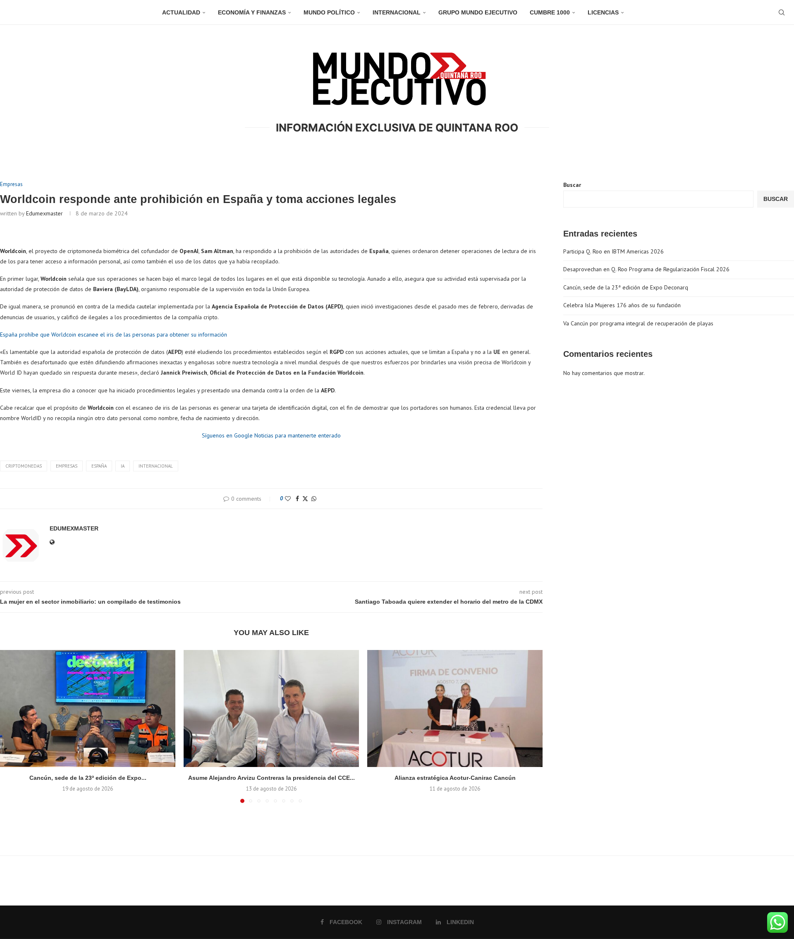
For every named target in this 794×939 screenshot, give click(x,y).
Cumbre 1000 (550, 12)
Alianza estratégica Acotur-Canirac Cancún (455, 777)
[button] (11, 726)
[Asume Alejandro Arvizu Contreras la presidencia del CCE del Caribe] (271, 708)
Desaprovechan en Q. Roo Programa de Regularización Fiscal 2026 (646, 269)
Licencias (603, 12)
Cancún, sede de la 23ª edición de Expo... (87, 777)
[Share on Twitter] (305, 498)
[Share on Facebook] (297, 498)
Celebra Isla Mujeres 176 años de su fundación (622, 305)
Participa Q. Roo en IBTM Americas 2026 (613, 251)
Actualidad (181, 12)
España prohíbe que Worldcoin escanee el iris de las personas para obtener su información (113, 334)
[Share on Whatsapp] (313, 498)
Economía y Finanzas (252, 12)
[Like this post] (288, 498)
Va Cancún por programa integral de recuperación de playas (638, 323)
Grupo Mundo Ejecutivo (477, 12)
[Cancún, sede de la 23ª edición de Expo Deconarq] (87, 708)
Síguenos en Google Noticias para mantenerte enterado (271, 435)
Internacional (397, 12)
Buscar (572, 185)
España (99, 466)
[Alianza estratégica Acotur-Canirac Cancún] (455, 708)
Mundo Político (329, 12)
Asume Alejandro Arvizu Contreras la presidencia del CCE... (271, 777)
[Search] (781, 12)
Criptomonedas (23, 466)
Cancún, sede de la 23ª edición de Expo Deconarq (625, 287)
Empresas (66, 466)
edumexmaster (44, 213)
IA (122, 466)
